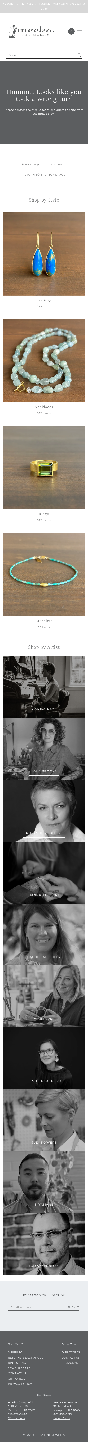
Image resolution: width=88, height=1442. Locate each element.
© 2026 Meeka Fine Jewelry (44, 1434)
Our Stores (71, 1352)
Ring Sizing (17, 1362)
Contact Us (17, 1373)
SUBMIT (73, 1307)
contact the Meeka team (32, 110)
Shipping (15, 1352)
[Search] (79, 55)
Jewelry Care (19, 1368)
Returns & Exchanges (25, 1357)
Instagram (70, 1362)
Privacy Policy (20, 1383)
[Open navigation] (79, 31)
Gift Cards (16, 1378)
